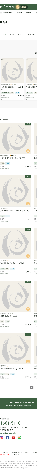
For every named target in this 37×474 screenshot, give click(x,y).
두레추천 (19, 12)
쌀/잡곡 (11, 34)
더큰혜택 (28, 12)
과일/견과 (31, 34)
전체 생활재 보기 (7, 12)
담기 (2, 99)
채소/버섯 (21, 34)
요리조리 (25, 453)
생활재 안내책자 (4, 455)
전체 (4, 34)
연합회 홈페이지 (15, 453)
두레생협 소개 (4, 453)
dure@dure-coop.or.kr (8, 433)
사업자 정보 (15, 455)
